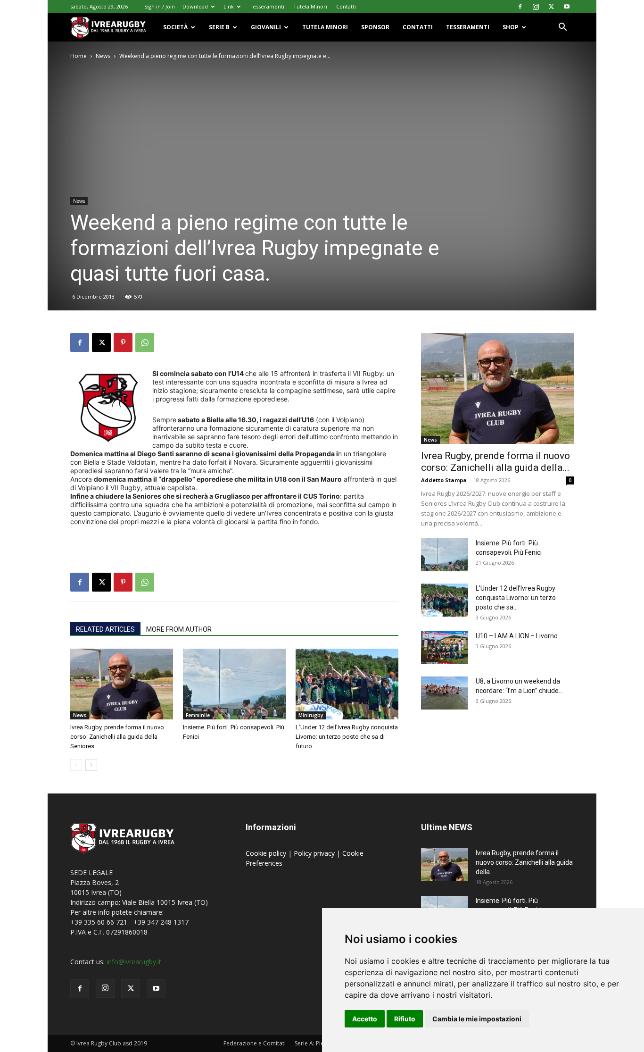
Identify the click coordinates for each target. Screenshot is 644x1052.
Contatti (346, 6)
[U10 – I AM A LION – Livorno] (444, 647)
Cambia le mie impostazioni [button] (476, 1019)
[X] (551, 6)
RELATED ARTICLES (105, 629)
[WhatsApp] (144, 342)
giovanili (266, 27)
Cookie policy (267, 853)
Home (78, 56)
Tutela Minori (310, 6)
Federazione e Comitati (254, 1043)
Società (175, 27)
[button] (562, 28)
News (103, 56)
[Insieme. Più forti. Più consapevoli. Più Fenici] (234, 684)
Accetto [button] (364, 1019)
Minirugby (310, 715)
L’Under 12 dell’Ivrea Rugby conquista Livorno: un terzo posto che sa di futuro (347, 737)
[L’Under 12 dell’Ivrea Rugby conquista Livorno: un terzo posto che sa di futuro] (347, 684)
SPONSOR (375, 27)
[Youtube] (567, 6)
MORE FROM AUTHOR (179, 629)
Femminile (198, 715)
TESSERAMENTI (467, 27)
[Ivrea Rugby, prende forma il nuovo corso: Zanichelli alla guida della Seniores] (121, 684)
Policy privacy (315, 853)
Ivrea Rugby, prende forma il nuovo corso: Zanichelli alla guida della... (495, 461)
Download (195, 6)
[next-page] (91, 765)
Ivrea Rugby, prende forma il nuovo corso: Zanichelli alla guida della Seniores (117, 737)
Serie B (219, 27)
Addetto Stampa (444, 480)
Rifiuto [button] (404, 1019)
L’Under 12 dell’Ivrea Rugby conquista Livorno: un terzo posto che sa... (516, 597)
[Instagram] (535, 6)
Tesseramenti (266, 6)
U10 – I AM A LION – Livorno (517, 636)
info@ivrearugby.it (134, 961)
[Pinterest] (123, 342)
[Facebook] (520, 6)
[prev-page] (76, 765)
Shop (511, 27)
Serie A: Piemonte (318, 1043)
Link (228, 6)
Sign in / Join (159, 6)
